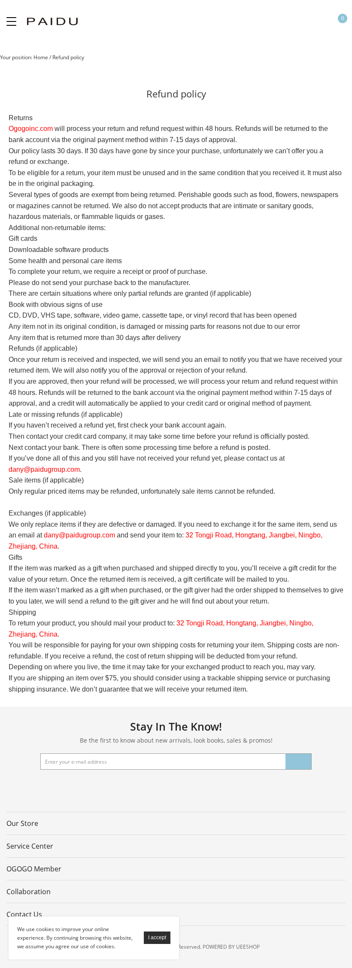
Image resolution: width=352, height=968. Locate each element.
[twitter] (108, 786)
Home (40, 57)
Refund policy (68, 57)
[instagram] (240, 786)
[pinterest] (130, 786)
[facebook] (86, 786)
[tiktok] (261, 786)
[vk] (196, 786)
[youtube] (152, 786)
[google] (174, 786)
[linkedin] (218, 786)
